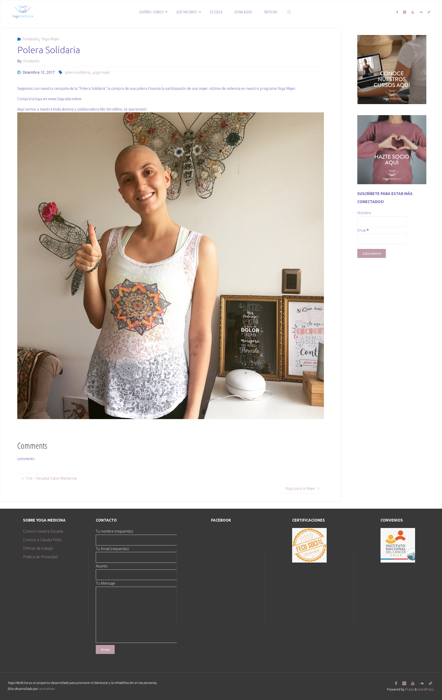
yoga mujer (101, 72)
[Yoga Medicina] (22, 12)
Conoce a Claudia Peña (42, 539)
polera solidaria (77, 72)
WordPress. (426, 689)
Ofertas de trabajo (38, 548)
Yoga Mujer (50, 39)
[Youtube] (412, 12)
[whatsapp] (429, 12)
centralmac (46, 689)
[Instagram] (405, 12)
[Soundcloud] (420, 12)
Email (363, 230)
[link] (289, 11)
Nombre (364, 212)
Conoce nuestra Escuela (43, 531)
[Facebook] (397, 12)
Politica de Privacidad (40, 556)
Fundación (30, 39)
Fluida (409, 689)
